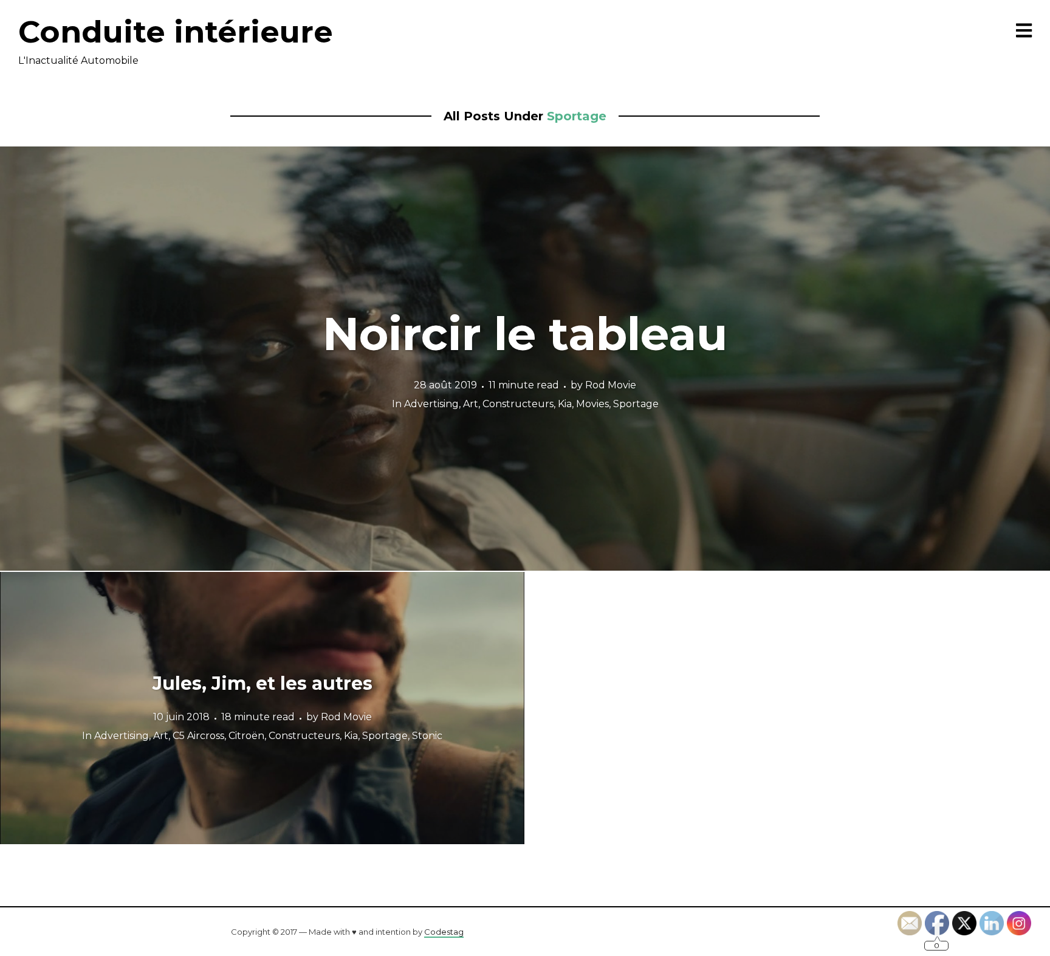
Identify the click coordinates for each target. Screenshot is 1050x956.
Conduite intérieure (175, 31)
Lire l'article (525, 358)
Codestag (444, 932)
